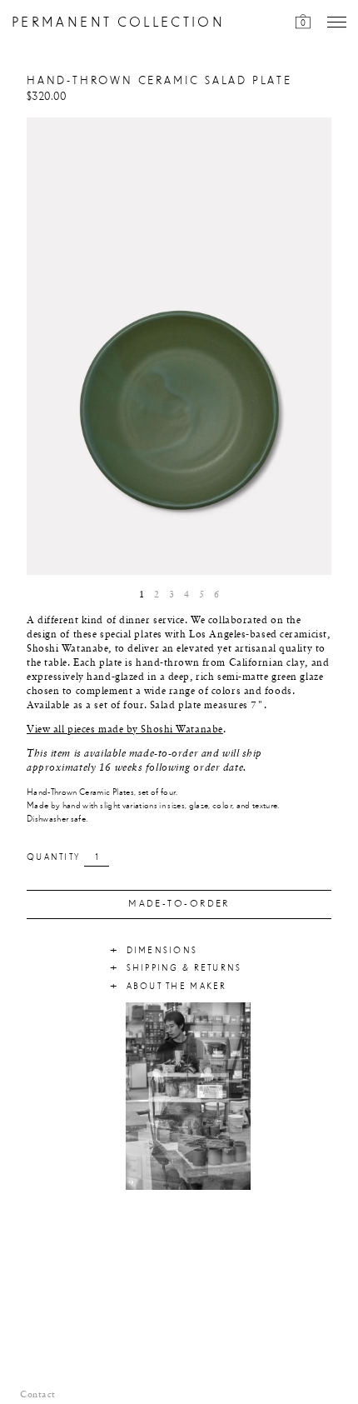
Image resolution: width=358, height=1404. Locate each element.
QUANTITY (53, 857)
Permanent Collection (118, 23)
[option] (179, 346)
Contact (38, 1395)
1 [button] (141, 595)
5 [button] (201, 595)
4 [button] (186, 595)
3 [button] (171, 595)
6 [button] (216, 595)
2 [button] (156, 595)
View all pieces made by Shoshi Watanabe (125, 730)
